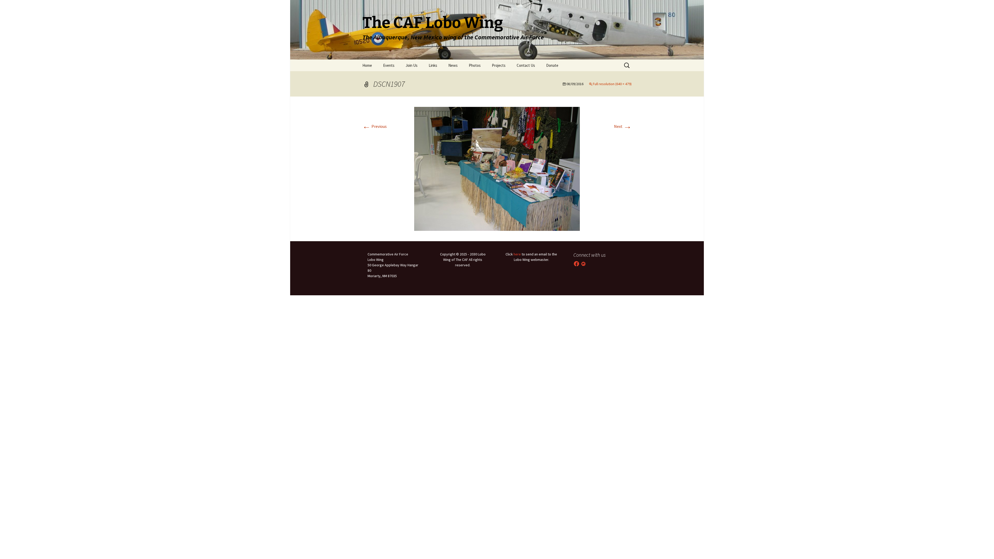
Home (367, 65)
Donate (552, 65)
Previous (374, 126)
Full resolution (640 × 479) (612, 84)
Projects (499, 65)
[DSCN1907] (497, 168)
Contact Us (526, 65)
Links (433, 65)
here (517, 254)
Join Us (412, 65)
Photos (475, 65)
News (453, 65)
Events (388, 65)
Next (623, 126)
